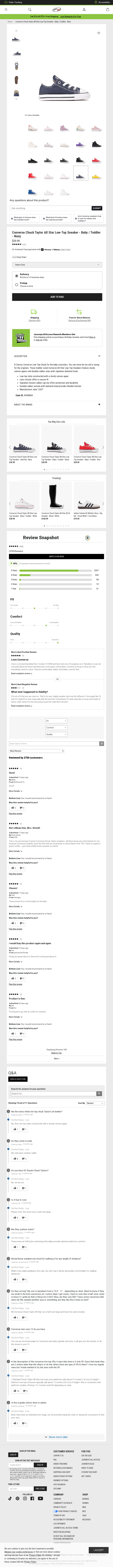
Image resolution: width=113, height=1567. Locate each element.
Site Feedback (59, 1484)
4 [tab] (52, 469)
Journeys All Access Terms (65, 1528)
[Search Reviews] (101, 743)
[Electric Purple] (80, 141)
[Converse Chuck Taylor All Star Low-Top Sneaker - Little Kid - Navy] (24, 440)
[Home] (57, 9)
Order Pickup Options (62, 1476)
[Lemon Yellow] (96, 173)
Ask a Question (17, 1079)
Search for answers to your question (28, 1089)
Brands (85, 1499)
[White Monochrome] (48, 189)
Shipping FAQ (34, 320)
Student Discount (89, 1472)
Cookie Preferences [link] (62, 1543)
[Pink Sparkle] (96, 125)
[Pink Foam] (48, 125)
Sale (84, 1515)
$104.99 (44, 519)
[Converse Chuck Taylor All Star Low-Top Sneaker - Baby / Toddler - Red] (89, 440)
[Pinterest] (18, 1498)
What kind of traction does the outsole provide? (56, 218)
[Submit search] (99, 1093)
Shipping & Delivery (61, 1472)
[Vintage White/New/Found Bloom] (64, 141)
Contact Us (58, 1455)
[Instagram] (26, 1498)
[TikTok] (11, 1498)
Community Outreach (62, 1503)
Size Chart (21, 257)
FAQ (55, 1460)
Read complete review (20, 673)
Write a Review (56, 556)
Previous (16, 30)
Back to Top (56, 1053)
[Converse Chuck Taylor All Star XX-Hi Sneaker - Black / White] (56, 497)
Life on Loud (86, 1455)
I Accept (99, 1550)
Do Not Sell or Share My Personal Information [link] (64, 1537)
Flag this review (15, 813)
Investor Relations (61, 1532)
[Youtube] (41, 1498)
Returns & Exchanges (63, 1468)
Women (85, 1503)
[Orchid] (64, 125)
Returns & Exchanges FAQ (79, 320)
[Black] (48, 157)
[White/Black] (48, 141)
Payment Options (60, 1480)
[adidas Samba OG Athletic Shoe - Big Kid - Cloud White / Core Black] (89, 497)
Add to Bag (57, 297)
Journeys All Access (90, 1460)
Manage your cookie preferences (18, 1552)
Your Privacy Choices (67, 1511)
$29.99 (44, 462)
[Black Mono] (32, 157)
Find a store (14, 1484)
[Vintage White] (32, 125)
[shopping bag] (107, 9)
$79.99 (76, 519)
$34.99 (12, 462)
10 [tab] (68, 469)
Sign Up (13, 1455)
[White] (64, 173)
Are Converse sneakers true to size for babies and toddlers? (89, 218)
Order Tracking (15, 2)
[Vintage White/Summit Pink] (32, 141)
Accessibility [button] (104, 2)
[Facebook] (33, 1498)
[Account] (84, 9)
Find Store (40, 1489)
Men (84, 1507)
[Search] (29, 9)
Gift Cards (86, 1476)
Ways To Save (87, 1468)
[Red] (96, 157)
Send (97, 208)
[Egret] (80, 125)
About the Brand (23, 404)
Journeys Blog (87, 1464)
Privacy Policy (59, 1507)
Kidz (84, 1511)
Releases (86, 1519)
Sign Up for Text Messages (27, 1460)
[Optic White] (48, 173)
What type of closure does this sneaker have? (25, 218)
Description (20, 356)
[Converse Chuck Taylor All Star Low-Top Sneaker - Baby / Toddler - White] (24, 497)
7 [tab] (60, 469)
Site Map (57, 1489)
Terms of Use (59, 1515)
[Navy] (80, 173)
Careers (57, 1499)
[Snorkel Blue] (32, 189)
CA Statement (59, 1524)
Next (16, 98)
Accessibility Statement (64, 1519)
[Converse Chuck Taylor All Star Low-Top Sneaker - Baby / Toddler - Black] (56, 440)
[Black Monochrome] (96, 141)
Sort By (81, 1103)
